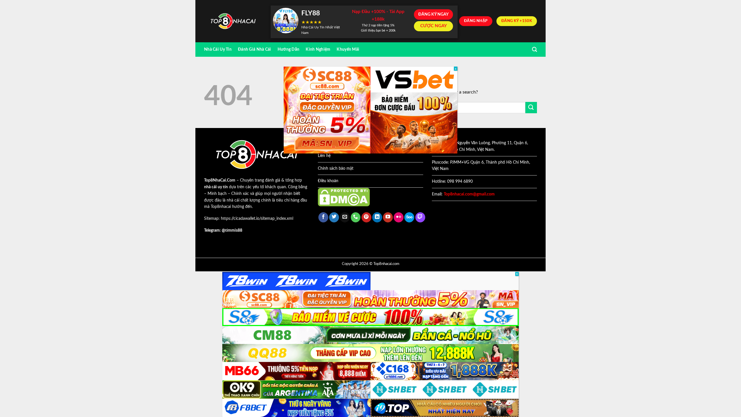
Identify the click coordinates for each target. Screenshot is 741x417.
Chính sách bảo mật (335, 169)
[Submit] (531, 107)
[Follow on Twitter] (334, 217)
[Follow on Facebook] (323, 217)
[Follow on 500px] (409, 217)
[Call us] (356, 217)
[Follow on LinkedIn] (377, 217)
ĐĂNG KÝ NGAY (433, 14)
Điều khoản (328, 181)
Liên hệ (324, 156)
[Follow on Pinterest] (366, 217)
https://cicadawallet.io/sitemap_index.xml (257, 219)
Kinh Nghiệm (318, 49)
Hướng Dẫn (289, 49)
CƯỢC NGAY (433, 26)
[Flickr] (398, 217)
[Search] (534, 50)
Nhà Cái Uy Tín (218, 49)
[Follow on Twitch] (420, 217)
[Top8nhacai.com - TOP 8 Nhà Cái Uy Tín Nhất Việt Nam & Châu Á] (233, 21)
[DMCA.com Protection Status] (344, 197)
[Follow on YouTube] (388, 217)
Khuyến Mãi (348, 49)
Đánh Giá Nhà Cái (254, 49)
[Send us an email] (345, 217)
